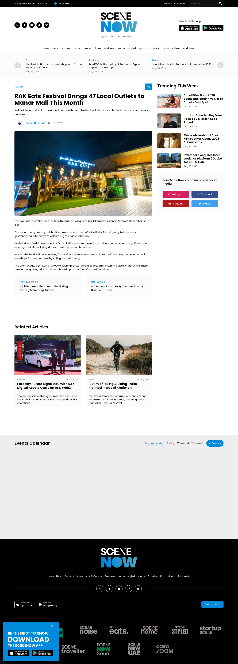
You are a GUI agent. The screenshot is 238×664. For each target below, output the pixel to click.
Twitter (207, 203)
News (55, 48)
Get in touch (212, 604)
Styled (132, 48)
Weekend (183, 443)
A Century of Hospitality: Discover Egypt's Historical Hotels (117, 288)
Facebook (207, 194)
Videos (176, 48)
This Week (197, 443)
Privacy (168, 3)
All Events (214, 443)
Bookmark (179, 3)
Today (171, 443)
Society (66, 48)
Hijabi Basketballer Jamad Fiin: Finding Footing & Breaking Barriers (44, 288)
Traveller (155, 48)
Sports (143, 48)
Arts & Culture (92, 48)
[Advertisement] (77, 310)
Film (166, 48)
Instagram (178, 194)
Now (46, 48)
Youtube (178, 203)
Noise (77, 48)
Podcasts (188, 48)
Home (121, 48)
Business (109, 48)
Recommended (154, 443)
